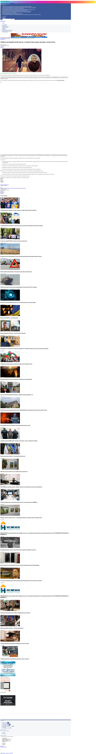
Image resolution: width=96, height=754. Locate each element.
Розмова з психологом (22, 188)
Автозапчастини (5, 31)
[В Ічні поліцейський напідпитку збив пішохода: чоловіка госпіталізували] (10, 269)
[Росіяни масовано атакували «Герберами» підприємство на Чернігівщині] (10, 377)
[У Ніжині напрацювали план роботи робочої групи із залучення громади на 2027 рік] (10, 500)
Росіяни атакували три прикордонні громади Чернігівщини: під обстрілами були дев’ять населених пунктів (23, 410)
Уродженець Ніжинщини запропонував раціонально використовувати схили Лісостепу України (21, 580)
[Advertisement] (30, 713)
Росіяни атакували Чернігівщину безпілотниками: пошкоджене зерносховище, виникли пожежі (18, 9)
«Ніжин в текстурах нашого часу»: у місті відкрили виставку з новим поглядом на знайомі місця (21, 517)
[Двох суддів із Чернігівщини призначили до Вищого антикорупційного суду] (10, 392)
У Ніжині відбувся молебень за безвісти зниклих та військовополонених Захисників (16, 6)
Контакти (4, 29)
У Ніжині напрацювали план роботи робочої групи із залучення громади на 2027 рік (18, 502)
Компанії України (5, 725)
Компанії (3, 28)
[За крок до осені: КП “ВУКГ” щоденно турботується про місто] (10, 238)
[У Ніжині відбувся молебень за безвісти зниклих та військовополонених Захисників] (10, 208)
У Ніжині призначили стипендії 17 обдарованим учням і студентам (14, 643)
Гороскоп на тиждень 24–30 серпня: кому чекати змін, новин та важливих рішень (16, 11)
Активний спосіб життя (4, 188)
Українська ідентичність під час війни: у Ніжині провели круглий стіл (15, 612)
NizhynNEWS (4, 24)
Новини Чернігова (5, 26)
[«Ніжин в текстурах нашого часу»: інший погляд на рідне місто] (10, 469)
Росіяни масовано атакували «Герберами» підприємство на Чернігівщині (16, 379)
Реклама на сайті (3, 729)
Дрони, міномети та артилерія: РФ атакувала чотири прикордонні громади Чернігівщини (19, 565)
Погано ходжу (15, 188)
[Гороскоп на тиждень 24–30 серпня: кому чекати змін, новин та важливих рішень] (10, 300)
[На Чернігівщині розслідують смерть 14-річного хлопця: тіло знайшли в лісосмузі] (10, 547)
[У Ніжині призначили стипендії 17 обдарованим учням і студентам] (10, 641)
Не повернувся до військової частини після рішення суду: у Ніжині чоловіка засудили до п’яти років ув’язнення (21, 14)
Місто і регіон (5, 38)
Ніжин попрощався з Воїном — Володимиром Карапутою (12, 456)
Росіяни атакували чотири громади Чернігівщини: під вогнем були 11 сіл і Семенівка (17, 10)
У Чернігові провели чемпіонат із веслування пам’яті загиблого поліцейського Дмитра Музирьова (19, 7)
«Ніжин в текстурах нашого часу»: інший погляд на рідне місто (14, 471)
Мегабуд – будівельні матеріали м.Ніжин (7, 2)
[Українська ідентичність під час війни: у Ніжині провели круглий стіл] (10, 610)
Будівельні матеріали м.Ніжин (7, 30)
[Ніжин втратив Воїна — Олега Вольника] (10, 315)
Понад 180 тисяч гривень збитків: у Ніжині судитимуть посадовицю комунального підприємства (21, 487)
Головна (1, 38)
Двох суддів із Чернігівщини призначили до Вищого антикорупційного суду (16, 394)
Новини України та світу (6, 740)
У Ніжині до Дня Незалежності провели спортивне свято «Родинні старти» (16, 364)
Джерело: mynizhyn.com (4, 184)
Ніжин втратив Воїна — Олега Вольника (9, 12)
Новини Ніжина (5, 27)
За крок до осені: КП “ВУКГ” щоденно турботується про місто (13, 8)
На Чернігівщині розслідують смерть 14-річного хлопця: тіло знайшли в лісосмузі (18, 549)
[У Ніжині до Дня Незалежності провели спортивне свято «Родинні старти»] (10, 361)
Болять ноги (11, 188)
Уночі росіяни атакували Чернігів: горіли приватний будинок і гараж (15, 425)
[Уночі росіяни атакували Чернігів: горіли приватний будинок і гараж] (10, 423)
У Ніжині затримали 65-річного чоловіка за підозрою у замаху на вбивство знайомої (18, 440)
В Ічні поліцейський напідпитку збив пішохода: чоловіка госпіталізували (16, 271)
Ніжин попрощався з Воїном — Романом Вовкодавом (11, 628)
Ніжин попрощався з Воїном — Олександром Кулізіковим (12, 13)
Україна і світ (4, 25)
